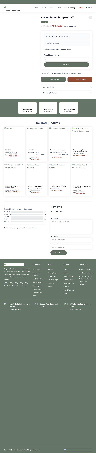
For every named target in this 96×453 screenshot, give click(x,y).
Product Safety (68, 283)
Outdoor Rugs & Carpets (58, 152)
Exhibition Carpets (11, 152)
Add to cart (66, 64)
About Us (66, 269)
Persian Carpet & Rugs (35, 189)
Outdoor (51, 283)
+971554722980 (85, 269)
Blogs (65, 293)
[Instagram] (11, 284)
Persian (50, 269)
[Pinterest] (21, 284)
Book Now (43, 307)
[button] (47, 8)
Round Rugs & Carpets (12, 190)
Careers (66, 286)
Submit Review (58, 253)
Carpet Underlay (55, 189)
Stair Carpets (37, 286)
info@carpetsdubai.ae (86, 273)
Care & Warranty (68, 290)
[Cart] (30, 7)
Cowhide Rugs (53, 280)
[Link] (26, 8)
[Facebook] (6, 284)
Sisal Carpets (37, 269)
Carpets (36, 264)
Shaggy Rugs (77, 190)
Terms (65, 273)
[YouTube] (26, 284)
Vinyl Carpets (37, 289)
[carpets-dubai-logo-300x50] (12, 7)
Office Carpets (38, 282)
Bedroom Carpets (33, 152)
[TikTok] (16, 284)
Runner (50, 286)
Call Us (12, 309)
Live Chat (18, 309)
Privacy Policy (68, 276)
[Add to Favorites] (90, 17)
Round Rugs (52, 276)
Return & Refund (68, 280)
